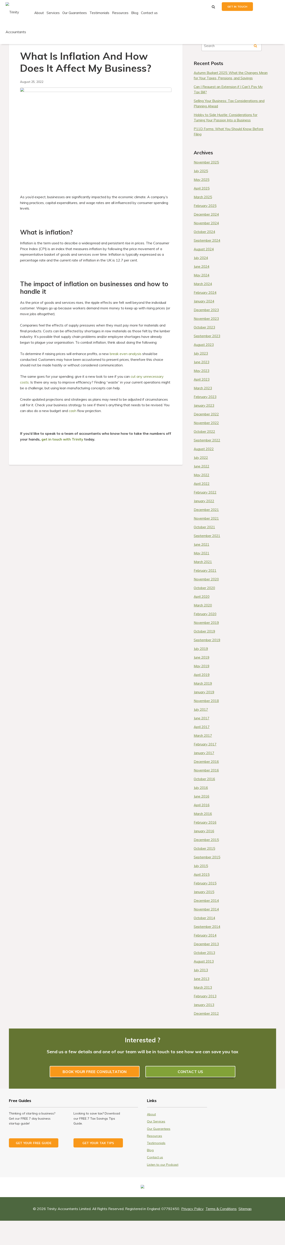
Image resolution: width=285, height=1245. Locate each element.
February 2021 (205, 570)
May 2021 (201, 553)
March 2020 (203, 605)
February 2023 (205, 397)
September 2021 (207, 536)
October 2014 (204, 918)
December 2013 (206, 944)
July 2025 (201, 171)
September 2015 (207, 857)
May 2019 (201, 666)
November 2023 (206, 318)
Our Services (156, 1121)
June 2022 (201, 466)
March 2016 (203, 814)
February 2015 (205, 883)
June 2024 (201, 266)
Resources (120, 12)
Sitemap (245, 1208)
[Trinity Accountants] (19, 21)
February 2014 (205, 935)
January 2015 (204, 892)
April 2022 (202, 484)
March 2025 (203, 197)
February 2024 (205, 292)
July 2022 (201, 457)
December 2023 (206, 310)
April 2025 (202, 188)
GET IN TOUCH (237, 6)
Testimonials (99, 12)
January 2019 (204, 692)
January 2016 (204, 831)
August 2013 (204, 961)
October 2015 (204, 848)
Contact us (149, 12)
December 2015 (206, 840)
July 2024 (201, 258)
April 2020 (202, 596)
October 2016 (204, 779)
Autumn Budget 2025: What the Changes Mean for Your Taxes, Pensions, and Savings (231, 75)
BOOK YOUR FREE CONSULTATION (94, 1071)
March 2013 (203, 987)
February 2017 (205, 744)
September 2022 (207, 440)
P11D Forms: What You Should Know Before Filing (228, 131)
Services (53, 12)
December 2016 (206, 761)
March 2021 (203, 562)
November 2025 (206, 162)
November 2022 (206, 423)
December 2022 (206, 414)
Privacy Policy (192, 1208)
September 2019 (207, 640)
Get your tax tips (98, 1143)
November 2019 (206, 622)
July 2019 (201, 649)
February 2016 (205, 822)
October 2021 (204, 527)
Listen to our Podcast (162, 1165)
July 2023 (201, 353)
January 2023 (204, 405)
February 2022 (205, 492)
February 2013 (205, 996)
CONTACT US (190, 1071)
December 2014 (206, 900)
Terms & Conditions (221, 1208)
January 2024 (204, 301)
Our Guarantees (74, 12)
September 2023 (207, 336)
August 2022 (204, 449)
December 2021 (206, 510)
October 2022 (204, 431)
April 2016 (202, 805)
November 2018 (206, 701)
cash (72, 410)
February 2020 (205, 614)
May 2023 (201, 371)
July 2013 (201, 970)
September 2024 (207, 240)
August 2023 (204, 345)
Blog (134, 12)
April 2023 (202, 379)
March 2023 (203, 388)
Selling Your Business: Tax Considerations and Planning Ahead (229, 103)
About (39, 12)
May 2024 (201, 275)
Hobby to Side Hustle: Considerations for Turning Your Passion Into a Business (225, 117)
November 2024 (206, 223)
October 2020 (204, 588)
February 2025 (205, 206)
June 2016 (201, 796)
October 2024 (204, 232)
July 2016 (201, 788)
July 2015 (201, 866)
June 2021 (201, 544)
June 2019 (201, 657)
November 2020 (206, 579)
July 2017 (201, 709)
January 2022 (204, 501)
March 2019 (203, 683)
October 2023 (204, 327)
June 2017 (201, 718)
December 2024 (206, 214)
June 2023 (201, 362)
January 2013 (204, 1005)
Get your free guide (33, 1143)
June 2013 (201, 979)
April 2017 (202, 727)
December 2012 (206, 1013)
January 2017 (204, 753)
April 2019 (202, 675)
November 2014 (206, 909)
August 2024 (204, 249)
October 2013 (204, 953)
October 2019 (204, 631)
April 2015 (202, 874)
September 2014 (207, 927)
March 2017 (203, 735)
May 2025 (201, 180)
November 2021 (206, 518)
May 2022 (201, 475)
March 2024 (203, 284)
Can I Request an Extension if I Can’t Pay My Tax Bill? (228, 89)
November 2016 (206, 770)
